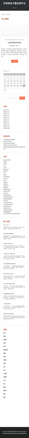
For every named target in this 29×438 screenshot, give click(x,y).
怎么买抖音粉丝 (12, 45)
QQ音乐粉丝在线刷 (7, 209)
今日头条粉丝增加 (7, 202)
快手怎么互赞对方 (7, 141)
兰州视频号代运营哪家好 (9, 139)
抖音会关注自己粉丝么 (8, 273)
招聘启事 (5, 349)
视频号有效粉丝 (7, 189)
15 (20, 81)
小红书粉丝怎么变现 (8, 204)
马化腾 (5, 373)
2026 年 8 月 (6, 109)
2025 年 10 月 (6, 128)
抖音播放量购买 (7, 211)
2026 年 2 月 (6, 121)
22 (20, 83)
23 (24, 83)
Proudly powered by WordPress (19, 433)
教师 (4, 397)
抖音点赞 (5, 178)
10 (5, 81)
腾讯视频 (5, 187)
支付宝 (5, 180)
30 (24, 85)
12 (11, 81)
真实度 (5, 339)
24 (5, 85)
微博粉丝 (5, 171)
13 (14, 81)
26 (11, 85)
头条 (4, 165)
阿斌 (4, 336)
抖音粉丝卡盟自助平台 (14, 3)
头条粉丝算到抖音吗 (14, 42)
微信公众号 (6, 169)
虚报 (4, 356)
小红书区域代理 (7, 303)
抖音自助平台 (6, 191)
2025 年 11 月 (6, 126)
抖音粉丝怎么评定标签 (8, 313)
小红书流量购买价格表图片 (9, 263)
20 (14, 83)
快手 (4, 172)
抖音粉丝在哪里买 (7, 198)
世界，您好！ (6, 225)
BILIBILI (5, 161)
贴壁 (4, 353)
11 (8, 81)
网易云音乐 (6, 185)
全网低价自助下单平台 (13, 39)
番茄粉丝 (5, 182)
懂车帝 (5, 174)
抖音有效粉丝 (6, 176)
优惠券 (5, 377)
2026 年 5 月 (6, 115)
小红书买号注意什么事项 (9, 283)
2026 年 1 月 (6, 122)
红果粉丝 (5, 184)
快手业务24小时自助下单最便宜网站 (11, 213)
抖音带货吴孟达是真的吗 (9, 143)
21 (17, 83)
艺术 (4, 380)
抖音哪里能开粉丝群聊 (8, 293)
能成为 (5, 390)
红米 (4, 366)
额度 (4, 393)
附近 (4, 346)
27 (14, 85)
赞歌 (4, 387)
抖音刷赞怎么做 (7, 206)
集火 (4, 332)
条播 (4, 343)
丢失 (4, 370)
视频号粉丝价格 (7, 208)
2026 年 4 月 (6, 117)
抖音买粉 (5, 193)
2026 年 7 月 (6, 111)
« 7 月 (4, 90)
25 (8, 85)
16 (24, 81)
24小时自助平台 (7, 159)
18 (8, 83)
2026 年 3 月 (6, 119)
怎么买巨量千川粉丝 (8, 196)
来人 (4, 383)
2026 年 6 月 (6, 113)
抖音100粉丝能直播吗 (8, 233)
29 (20, 85)
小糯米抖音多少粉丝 (8, 243)
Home (3, 14)
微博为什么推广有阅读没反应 (10, 145)
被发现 (5, 360)
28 (17, 85)
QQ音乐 (5, 163)
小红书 (5, 167)
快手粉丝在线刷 (7, 195)
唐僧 (4, 363)
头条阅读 (5, 200)
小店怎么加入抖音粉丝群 (9, 253)
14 (17, 81)
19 (11, 83)
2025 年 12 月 (6, 124)
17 (5, 83)
